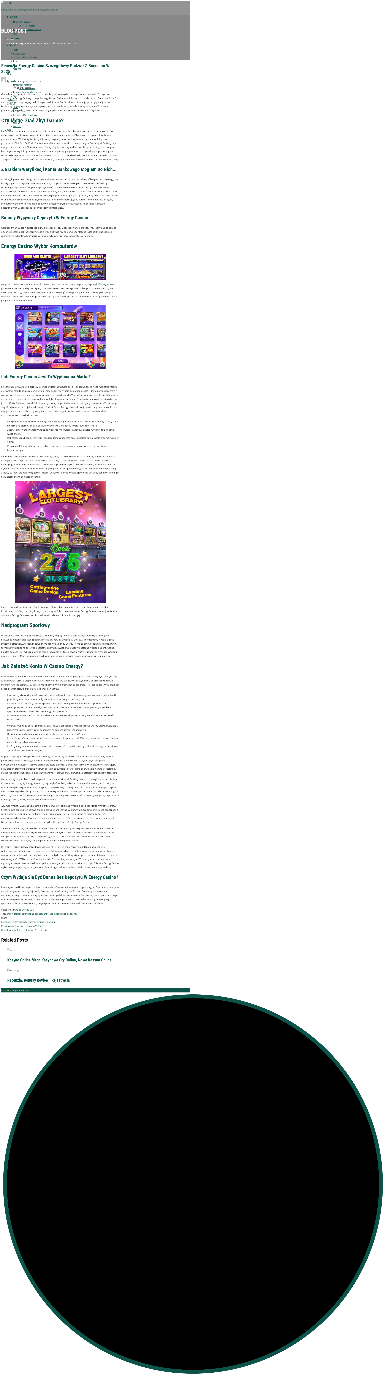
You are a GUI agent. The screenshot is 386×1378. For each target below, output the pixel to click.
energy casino (107, 284)
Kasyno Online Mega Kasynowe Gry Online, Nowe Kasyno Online (59, 960)
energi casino (13, 913)
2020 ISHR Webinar (27, 26)
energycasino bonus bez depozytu (59, 913)
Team (15, 50)
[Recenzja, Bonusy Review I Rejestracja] (13, 970)
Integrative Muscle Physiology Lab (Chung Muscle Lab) (29, 9)
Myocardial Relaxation (22, 22)
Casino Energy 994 (24, 909)
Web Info (17, 69)
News (15, 61)
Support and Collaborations (25, 57)
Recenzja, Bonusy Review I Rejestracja (24, 929)
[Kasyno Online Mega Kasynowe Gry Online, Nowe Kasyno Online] (12, 949)
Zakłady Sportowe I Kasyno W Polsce (23, 925)
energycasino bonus (30, 913)
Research (12, 17)
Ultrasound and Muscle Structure (27, 29)
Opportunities (19, 53)
